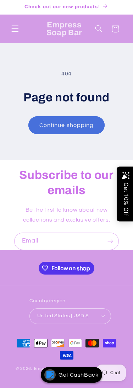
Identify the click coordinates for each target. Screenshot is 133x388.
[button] (15, 29)
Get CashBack (79, 375)
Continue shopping (66, 125)
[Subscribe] (110, 241)
